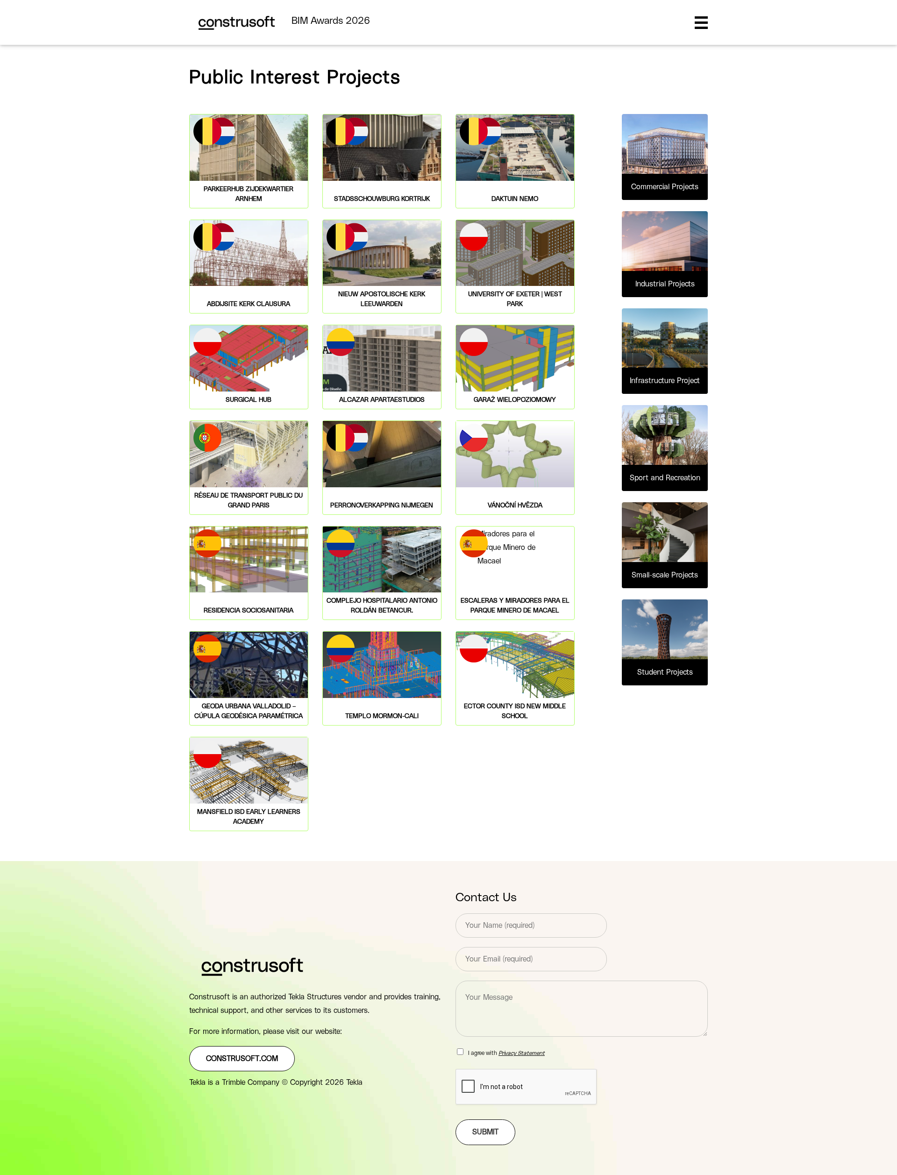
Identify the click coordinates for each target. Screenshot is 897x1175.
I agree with (506, 1053)
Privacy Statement (521, 1053)
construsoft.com (242, 1058)
